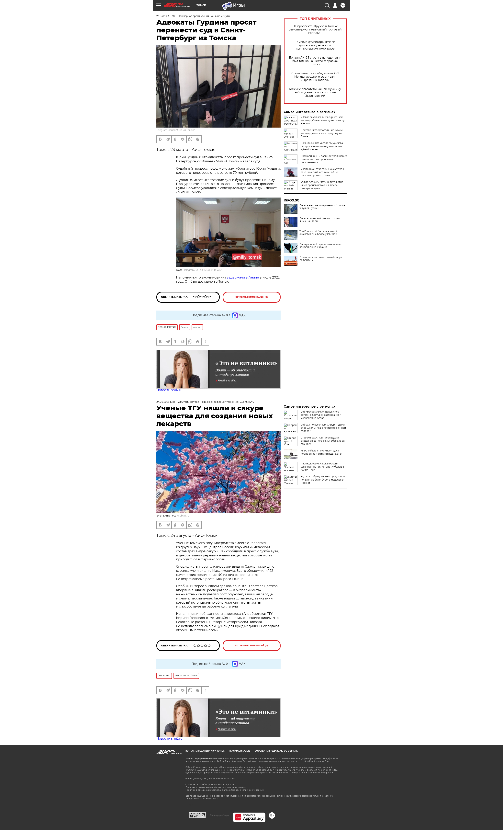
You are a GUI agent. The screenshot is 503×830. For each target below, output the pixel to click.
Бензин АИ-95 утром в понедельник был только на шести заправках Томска (315, 61)
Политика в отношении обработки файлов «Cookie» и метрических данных (224, 790)
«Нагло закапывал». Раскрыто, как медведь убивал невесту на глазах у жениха (323, 120)
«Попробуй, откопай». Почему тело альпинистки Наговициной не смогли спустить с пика (322, 172)
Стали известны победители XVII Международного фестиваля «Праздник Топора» (315, 77)
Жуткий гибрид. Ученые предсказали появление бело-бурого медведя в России (323, 479)
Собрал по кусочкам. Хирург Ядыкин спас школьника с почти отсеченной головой (323, 427)
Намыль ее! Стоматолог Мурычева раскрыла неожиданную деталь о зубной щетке (322, 146)
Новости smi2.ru (169, 390)
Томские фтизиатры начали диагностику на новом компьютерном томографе (315, 45)
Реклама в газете (239, 751)
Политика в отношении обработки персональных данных (215, 787)
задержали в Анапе (243, 277)
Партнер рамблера (219, 815)
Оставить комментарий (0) (251, 297)
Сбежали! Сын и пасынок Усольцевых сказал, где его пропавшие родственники (324, 159)
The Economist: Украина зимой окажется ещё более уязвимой (318, 232)
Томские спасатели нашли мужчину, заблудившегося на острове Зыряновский (315, 92)
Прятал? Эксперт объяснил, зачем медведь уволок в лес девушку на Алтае (321, 133)
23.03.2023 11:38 (165, 16)
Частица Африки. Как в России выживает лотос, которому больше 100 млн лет (322, 466)
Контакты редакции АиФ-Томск (204, 751)
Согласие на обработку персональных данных (209, 784)
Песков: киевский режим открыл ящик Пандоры (319, 219)
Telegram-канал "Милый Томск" (175, 130)
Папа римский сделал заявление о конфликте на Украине (320, 245)
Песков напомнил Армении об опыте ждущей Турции (322, 207)
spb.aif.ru (183, 515)
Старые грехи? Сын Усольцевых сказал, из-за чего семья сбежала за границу (323, 440)
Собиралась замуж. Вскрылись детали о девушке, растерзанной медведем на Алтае (321, 414)
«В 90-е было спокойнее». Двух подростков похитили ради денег (321, 452)
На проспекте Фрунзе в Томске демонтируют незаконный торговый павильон (315, 30)
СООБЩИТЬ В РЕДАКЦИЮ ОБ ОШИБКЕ (276, 751)
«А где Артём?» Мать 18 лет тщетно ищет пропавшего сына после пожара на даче (322, 185)
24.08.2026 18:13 (165, 401)
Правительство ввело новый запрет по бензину (321, 258)
